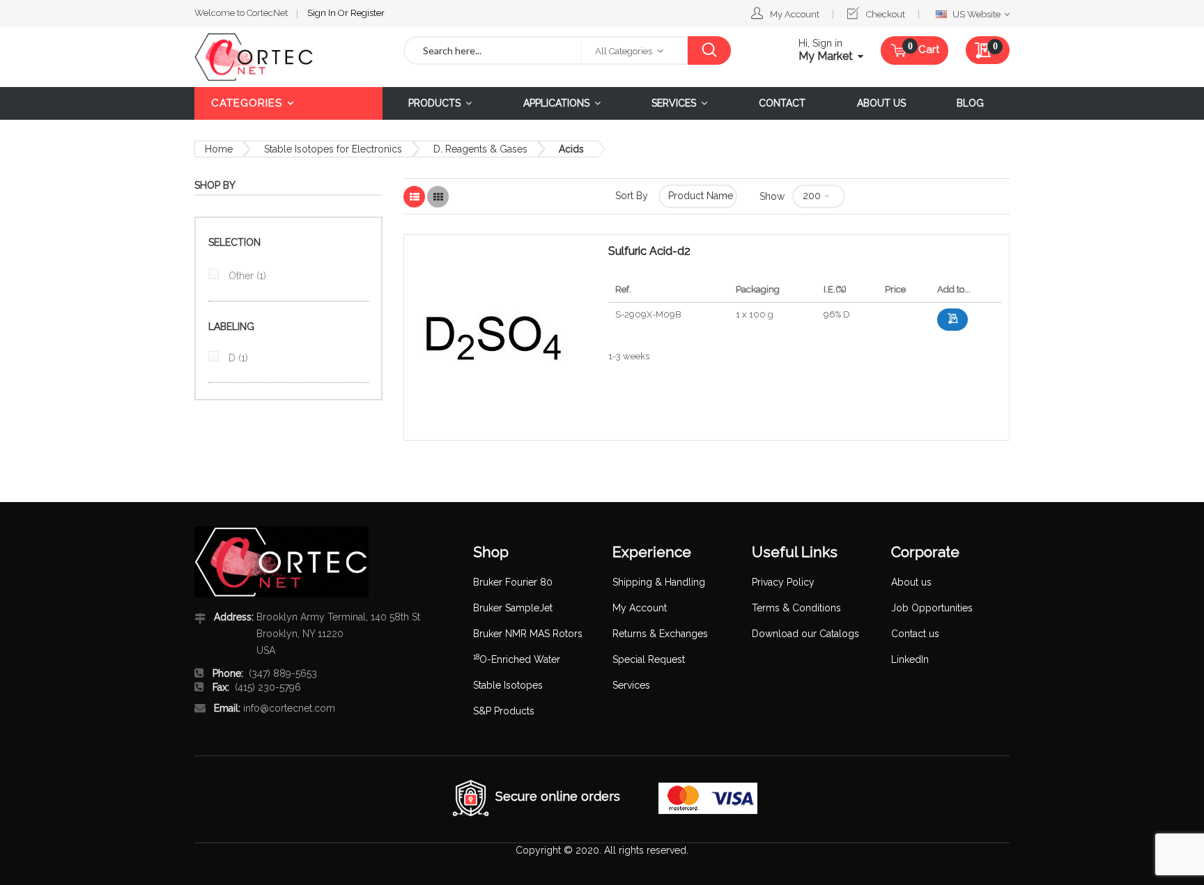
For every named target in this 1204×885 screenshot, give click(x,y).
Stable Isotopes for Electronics (333, 149)
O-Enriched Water (516, 659)
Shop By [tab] (215, 185)
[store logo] (288, 57)
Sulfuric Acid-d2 (649, 251)
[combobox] (492, 50)
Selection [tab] (234, 242)
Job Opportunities (932, 607)
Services (631, 685)
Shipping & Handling (658, 582)
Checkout (885, 14)
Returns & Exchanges (660, 633)
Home (219, 149)
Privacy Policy (783, 582)
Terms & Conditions (796, 607)
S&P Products (503, 710)
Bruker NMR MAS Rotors (527, 633)
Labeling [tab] (231, 326)
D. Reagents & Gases (480, 149)
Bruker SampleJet (513, 607)
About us (911, 582)
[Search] (709, 50)
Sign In (322, 13)
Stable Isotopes (508, 685)
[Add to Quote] (952, 319)
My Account (794, 14)
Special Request (648, 659)
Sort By (631, 195)
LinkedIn (910, 659)
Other (246, 275)
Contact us (915, 633)
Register (367, 13)
